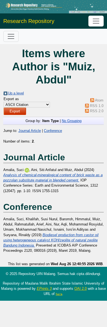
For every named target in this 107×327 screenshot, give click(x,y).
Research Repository (28, 21)
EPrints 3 (44, 289)
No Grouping (71, 121)
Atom (99, 100)
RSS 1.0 (96, 106)
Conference (53, 131)
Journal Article (29, 131)
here (59, 294)
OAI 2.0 (80, 289)
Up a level (16, 93)
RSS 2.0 (96, 111)
